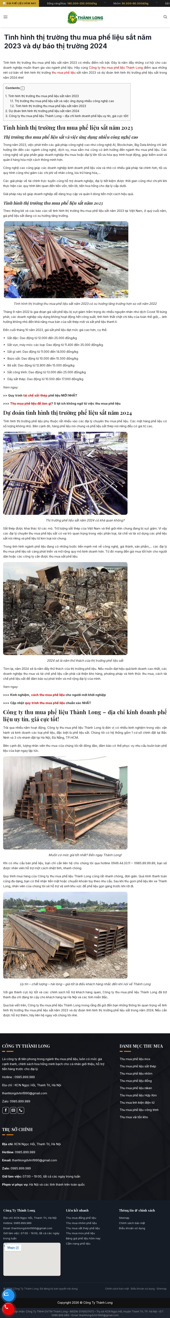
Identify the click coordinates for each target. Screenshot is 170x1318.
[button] (5, 17)
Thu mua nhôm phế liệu (81, 1223)
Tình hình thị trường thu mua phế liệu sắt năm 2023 (42, 96)
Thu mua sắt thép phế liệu (83, 1228)
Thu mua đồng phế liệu (81, 1217)
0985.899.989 (25, 1077)
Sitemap (124, 1217)
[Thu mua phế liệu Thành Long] (85, 17)
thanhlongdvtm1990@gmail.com (24, 1093)
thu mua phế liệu (63, 72)
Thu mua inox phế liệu (80, 1233)
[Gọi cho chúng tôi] (20, 1110)
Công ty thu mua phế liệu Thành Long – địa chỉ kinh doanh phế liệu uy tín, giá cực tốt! (66, 116)
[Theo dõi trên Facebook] (5, 1110)
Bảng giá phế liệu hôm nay (83, 1238)
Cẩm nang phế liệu (78, 1243)
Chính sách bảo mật (132, 1223)
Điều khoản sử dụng (132, 1228)
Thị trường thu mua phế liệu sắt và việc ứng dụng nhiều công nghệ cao (62, 101)
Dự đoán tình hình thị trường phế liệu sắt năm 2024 (42, 111)
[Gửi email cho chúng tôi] (13, 1110)
